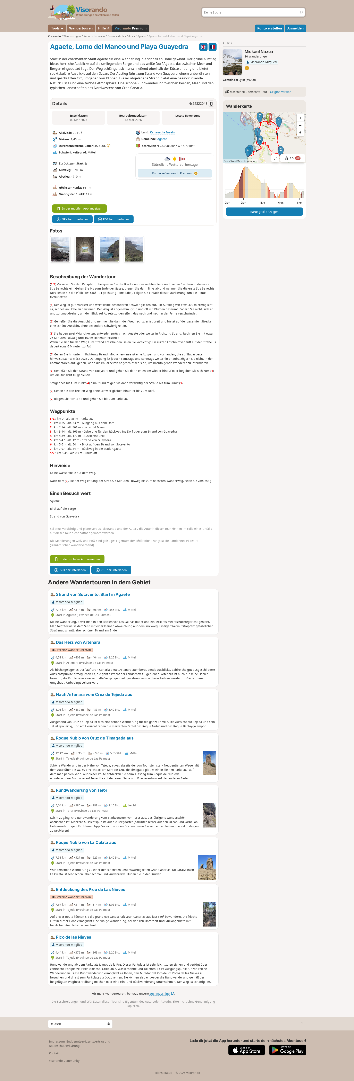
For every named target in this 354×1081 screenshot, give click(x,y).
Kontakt (54, 1053)
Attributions (250, 161)
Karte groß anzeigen (264, 212)
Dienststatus (163, 1073)
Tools (55, 28)
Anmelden (295, 28)
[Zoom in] (300, 118)
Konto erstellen (269, 28)
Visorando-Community (64, 1061)
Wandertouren (81, 28)
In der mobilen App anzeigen (82, 208)
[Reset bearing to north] (300, 132)
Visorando (54, 36)
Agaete (162, 139)
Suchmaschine (160, 993)
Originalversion (280, 92)
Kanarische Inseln (162, 132)
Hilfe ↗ (103, 28)
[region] (264, 137)
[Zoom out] (300, 125)
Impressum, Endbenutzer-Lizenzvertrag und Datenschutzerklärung (79, 1043)
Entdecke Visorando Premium (172, 173)
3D (295, 158)
